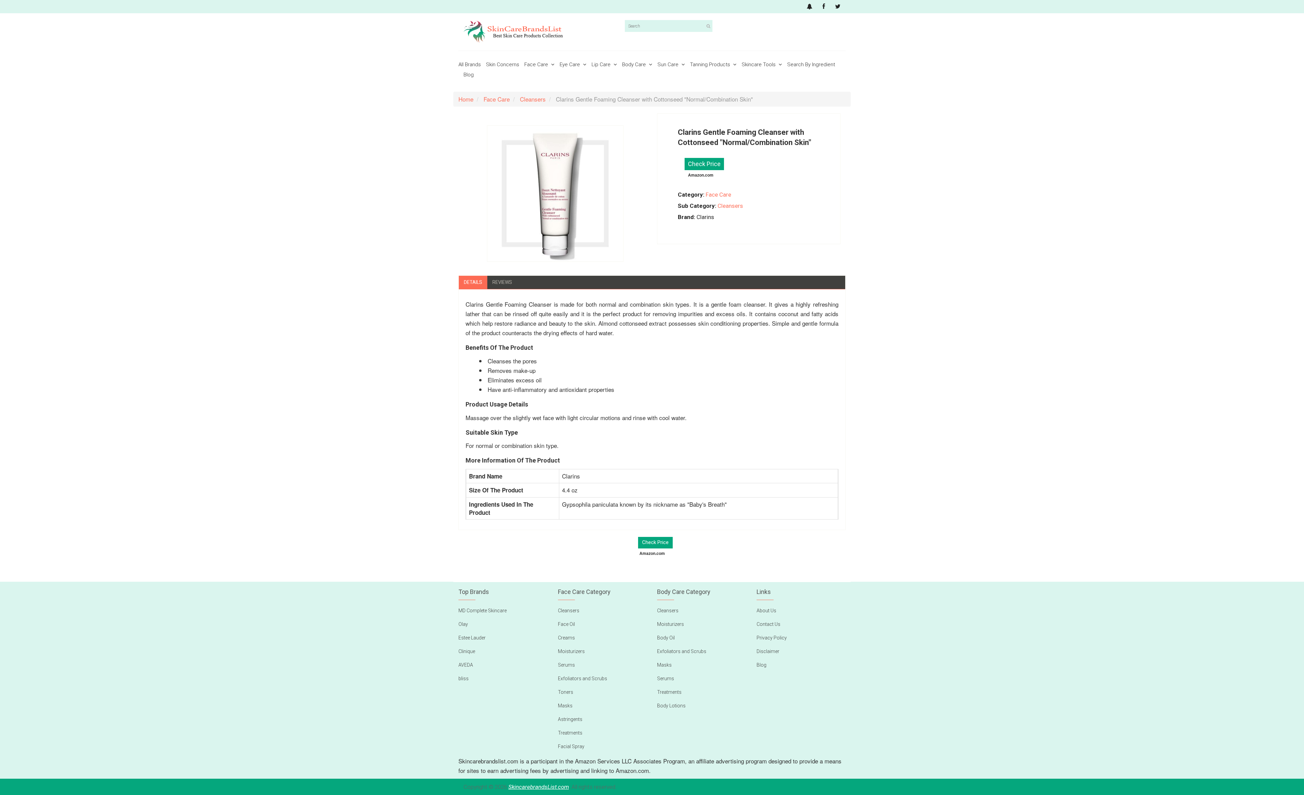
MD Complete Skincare (482, 610)
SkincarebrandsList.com (538, 786)
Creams (566, 637)
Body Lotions (671, 705)
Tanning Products (710, 64)
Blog (469, 75)
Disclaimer (768, 651)
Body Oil (666, 637)
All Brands (469, 64)
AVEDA (465, 665)
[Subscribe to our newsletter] (809, 6)
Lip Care (602, 64)
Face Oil (566, 624)
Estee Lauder (472, 637)
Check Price (704, 163)
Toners (565, 692)
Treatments (570, 733)
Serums (566, 665)
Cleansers (730, 205)
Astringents (570, 719)
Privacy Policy (772, 637)
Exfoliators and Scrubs (582, 678)
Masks (565, 705)
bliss (463, 678)
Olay (463, 624)
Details (473, 282)
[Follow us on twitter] (838, 6)
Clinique (466, 651)
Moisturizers (571, 651)
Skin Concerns (502, 64)
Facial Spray (571, 746)
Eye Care (570, 64)
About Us (766, 610)
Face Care (536, 64)
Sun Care (668, 64)
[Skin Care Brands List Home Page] (539, 32)
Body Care (634, 64)
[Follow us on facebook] (823, 6)
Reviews (502, 282)
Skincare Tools (759, 64)
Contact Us (768, 624)
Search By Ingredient (811, 64)
